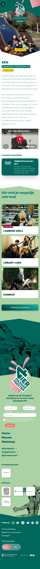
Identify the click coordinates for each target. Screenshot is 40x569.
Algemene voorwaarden (11, 532)
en (15, 547)
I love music (8, 226)
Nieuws (7, 437)
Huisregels (6, 536)
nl (7, 547)
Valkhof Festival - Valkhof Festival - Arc (16, 66)
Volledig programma (20, 307)
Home (6, 433)
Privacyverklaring (8, 529)
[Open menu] (35, 3)
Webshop (8, 442)
